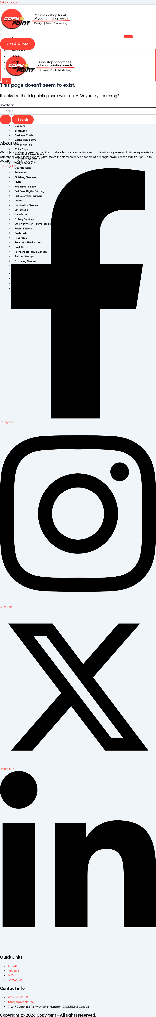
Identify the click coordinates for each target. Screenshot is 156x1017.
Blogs (15, 62)
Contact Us (20, 68)
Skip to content (10, 2)
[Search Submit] (5, 119)
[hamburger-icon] (128, 36)
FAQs (14, 56)
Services (17, 50)
